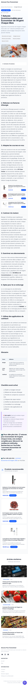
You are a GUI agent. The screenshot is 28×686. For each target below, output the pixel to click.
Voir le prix (23, 189)
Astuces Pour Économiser (7, 7)
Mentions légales (5, 673)
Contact (3, 671)
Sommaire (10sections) (9, 63)
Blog (2, 663)
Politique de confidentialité (7, 676)
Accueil (2, 661)
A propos (3, 669)
